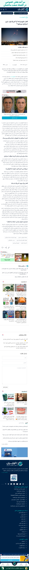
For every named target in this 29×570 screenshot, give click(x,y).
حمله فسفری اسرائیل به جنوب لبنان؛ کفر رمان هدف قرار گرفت (15, 438)
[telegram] (14, 484)
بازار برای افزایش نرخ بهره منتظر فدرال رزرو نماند (18, 441)
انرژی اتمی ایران (16, 243)
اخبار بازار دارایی (22, 523)
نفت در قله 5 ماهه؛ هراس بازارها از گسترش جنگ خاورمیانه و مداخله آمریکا (14, 269)
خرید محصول (14, 118)
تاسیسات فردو (24, 243)
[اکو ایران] (23, 9)
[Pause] (16, 260)
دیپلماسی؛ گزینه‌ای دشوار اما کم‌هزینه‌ (19, 55)
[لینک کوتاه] (9, 247)
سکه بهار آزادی (24, 13)
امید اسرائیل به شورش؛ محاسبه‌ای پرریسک (18, 50)
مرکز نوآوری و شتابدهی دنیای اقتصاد (17, 506)
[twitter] (20, 484)
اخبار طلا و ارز (22, 517)
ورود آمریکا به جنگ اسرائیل (10, 237)
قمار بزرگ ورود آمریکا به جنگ (21, 57)
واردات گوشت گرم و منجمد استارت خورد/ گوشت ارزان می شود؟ (15, 434)
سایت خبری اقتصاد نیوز (20, 493)
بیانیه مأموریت (22, 547)
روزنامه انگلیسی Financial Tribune (18, 495)
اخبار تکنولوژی (22, 529)
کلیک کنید (10, 560)
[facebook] (11, 484)
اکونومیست (22, 17)
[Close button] (28, 554)
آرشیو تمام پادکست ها (21, 536)
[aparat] (8, 484)
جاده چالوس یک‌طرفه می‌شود (20, 276)
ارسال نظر (5, 387)
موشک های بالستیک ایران (22, 240)
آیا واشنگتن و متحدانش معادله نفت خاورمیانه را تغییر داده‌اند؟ (15, 426)
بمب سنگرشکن (11, 240)
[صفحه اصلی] (14, 563)
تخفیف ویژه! (7, 259)
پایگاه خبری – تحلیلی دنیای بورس (18, 499)
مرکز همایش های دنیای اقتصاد (19, 497)
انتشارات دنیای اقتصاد (20, 504)
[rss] (5, 484)
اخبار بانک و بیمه (22, 525)
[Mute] (18, 260)
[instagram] (23, 484)
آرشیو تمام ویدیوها (21, 534)
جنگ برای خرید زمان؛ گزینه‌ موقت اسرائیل (19, 52)
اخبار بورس (23, 514)
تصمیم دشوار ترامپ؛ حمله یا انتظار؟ (19, 60)
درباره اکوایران (22, 545)
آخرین (26, 423)
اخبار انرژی (23, 521)
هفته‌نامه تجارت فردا (21, 501)
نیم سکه (10, 13)
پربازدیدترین (21, 423)
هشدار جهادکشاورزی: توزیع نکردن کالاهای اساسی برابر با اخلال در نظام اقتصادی (14, 273)
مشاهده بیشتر (5, 444)
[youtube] (17, 484)
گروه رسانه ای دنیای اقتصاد (19, 489)
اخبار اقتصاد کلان (22, 512)
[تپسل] (2, 95)
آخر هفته (23, 531)
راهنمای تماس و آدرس (20, 543)
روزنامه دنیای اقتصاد (21, 491)
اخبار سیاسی (23, 527)
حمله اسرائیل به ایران (22, 237)
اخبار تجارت (23, 519)
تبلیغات (23, 541)
